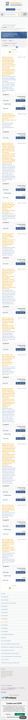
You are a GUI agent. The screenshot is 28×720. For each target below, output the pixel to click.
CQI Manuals (3, 676)
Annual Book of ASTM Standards (8, 603)
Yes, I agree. (20, 714)
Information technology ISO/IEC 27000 (10, 662)
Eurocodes (3, 637)
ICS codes (3, 593)
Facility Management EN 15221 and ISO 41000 (11, 656)
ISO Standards (4, 628)
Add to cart (21, 100)
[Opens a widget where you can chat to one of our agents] (23, 717)
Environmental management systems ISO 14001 (12, 647)
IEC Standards (4, 618)
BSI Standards (4, 606)
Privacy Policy (3, 692)
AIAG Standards (4, 596)
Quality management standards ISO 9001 (10, 644)
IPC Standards (4, 625)
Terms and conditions (12, 688)
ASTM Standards (4, 600)
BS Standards (10, 671)
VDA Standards (9, 675)
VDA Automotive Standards (7, 634)
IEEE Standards (9, 28)
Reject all (8, 714)
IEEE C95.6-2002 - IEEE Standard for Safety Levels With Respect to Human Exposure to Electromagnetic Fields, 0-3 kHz (9, 121)
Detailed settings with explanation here (14, 717)
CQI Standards (4, 612)
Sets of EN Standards (6, 640)
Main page (3, 28)
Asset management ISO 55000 (7, 650)
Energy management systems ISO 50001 (10, 653)
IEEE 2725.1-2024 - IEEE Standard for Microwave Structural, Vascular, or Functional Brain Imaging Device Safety (8, 511)
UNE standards (4, 631)
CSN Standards (4, 609)
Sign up (12, 9)
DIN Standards (4, 615)
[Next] (15, 52)
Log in (8, 9)
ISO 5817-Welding (5, 659)
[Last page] (18, 52)
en (21, 9)
